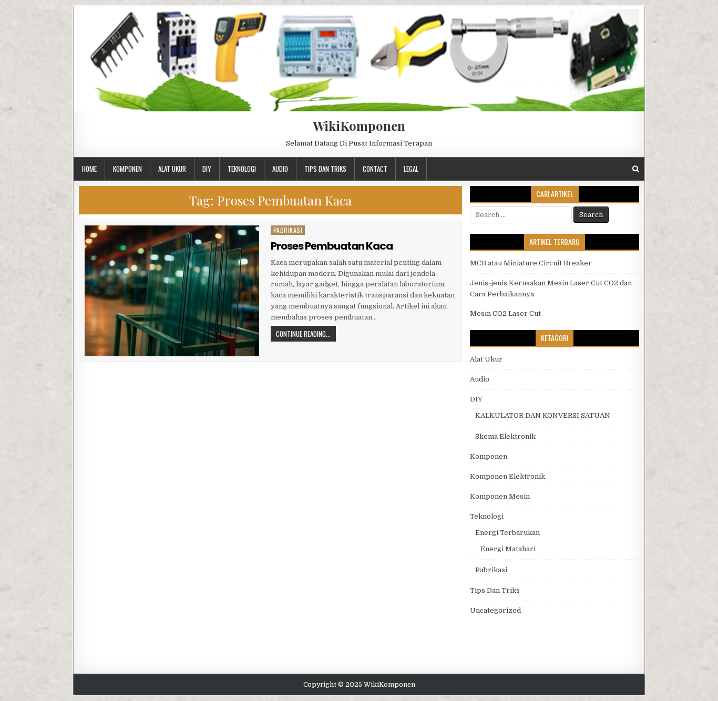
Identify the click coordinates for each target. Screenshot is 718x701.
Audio (280, 168)
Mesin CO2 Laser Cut (505, 313)
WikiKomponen (359, 125)
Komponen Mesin (500, 496)
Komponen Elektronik (507, 476)
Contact (375, 168)
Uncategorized (495, 610)
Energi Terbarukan (507, 533)
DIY (206, 168)
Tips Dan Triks (325, 168)
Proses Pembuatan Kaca (332, 246)
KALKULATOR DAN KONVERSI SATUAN (542, 415)
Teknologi (242, 168)
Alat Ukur (172, 168)
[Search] (635, 169)
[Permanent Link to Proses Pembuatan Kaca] (172, 290)
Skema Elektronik (505, 436)
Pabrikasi (288, 229)
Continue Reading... (303, 333)
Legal (411, 168)
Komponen (127, 168)
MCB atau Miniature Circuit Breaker (531, 263)
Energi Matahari (508, 549)
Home (89, 168)
